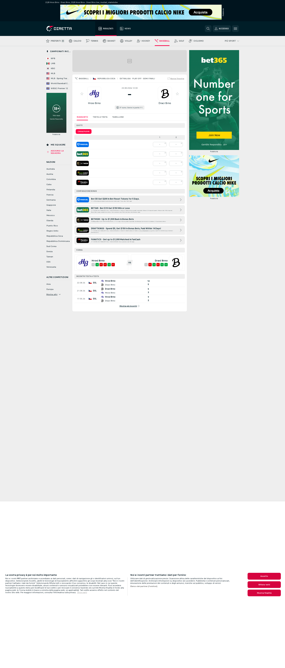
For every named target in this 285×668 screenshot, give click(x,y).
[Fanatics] (82, 182)
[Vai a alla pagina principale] (65, 28)
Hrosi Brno (94, 103)
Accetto (264, 576)
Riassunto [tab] (82, 117)
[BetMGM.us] (82, 163)
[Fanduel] (82, 144)
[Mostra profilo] (94, 94)
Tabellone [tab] (118, 117)
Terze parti (82, 592)
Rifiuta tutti (264, 584)
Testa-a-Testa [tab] (100, 117)
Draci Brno (165, 103)
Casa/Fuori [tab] (84, 131)
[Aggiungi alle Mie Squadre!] (82, 93)
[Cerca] (208, 28)
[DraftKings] (82, 173)
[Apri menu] (235, 28)
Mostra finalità (264, 593)
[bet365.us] (82, 154)
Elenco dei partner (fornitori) (144, 586)
